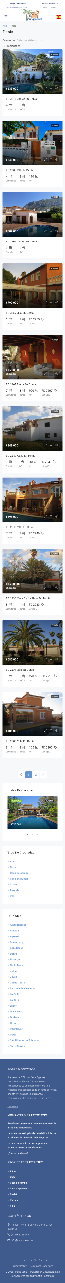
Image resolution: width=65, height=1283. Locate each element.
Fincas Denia (20, 1271)
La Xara (14, 999)
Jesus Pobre (17, 982)
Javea (13, 976)
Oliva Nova (16, 1011)
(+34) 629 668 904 (17, 3)
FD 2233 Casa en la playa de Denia (28, 598)
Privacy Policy (19, 1266)
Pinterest (43, 1260)
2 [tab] (34, 835)
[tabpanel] (33, 812)
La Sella (14, 994)
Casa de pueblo (19, 878)
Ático (13, 861)
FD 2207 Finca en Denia (21, 384)
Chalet (14, 884)
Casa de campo (19, 873)
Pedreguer (16, 1028)
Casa (13, 867)
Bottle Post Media (45, 1276)
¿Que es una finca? (18, 1153)
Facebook (26, 1260)
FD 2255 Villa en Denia (20, 312)
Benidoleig (16, 947)
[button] (29, 40)
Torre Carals (17, 1046)
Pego (13, 1034)
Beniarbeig (16, 942)
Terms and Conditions (41, 1266)
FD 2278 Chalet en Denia (21, 98)
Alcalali (14, 930)
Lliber (13, 1005)
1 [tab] (29, 835)
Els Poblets (16, 965)
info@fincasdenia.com (17, 8)
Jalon (13, 971)
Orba (13, 1023)
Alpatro (14, 936)
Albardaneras (18, 924)
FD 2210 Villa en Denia (20, 669)
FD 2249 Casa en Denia (20, 455)
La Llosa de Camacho (23, 988)
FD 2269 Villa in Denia (20, 170)
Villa (12, 896)
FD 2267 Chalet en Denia (21, 241)
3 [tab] (39, 835)
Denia (13, 953)
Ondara (14, 1017)
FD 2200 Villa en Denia (20, 741)
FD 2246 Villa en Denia (20, 527)
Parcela (14, 890)
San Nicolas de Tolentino (25, 1040)
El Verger (15, 959)
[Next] (43, 774)
